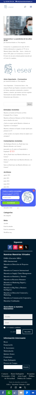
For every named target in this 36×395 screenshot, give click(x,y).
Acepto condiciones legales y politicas (10, 200)
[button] (10, 193)
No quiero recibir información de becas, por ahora (12, 205)
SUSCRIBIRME (11, 203)
